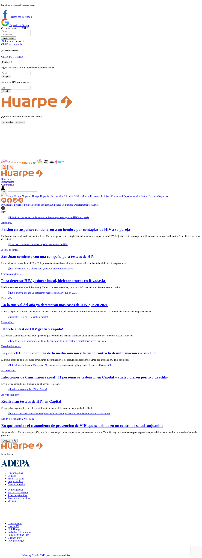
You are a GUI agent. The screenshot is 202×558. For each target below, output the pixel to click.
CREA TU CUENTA (12, 56)
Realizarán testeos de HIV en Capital (31, 401)
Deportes (153, 196)
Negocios (163, 196)
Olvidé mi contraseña (11, 44)
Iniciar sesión (7, 181)
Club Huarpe (14, 529)
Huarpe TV (13, 526)
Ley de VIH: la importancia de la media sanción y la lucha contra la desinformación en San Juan (79, 353)
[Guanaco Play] (59, 163)
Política (77, 196)
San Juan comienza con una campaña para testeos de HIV (48, 256)
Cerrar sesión (7, 184)
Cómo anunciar (15, 489)
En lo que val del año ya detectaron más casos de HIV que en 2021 (54, 305)
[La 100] (46, 163)
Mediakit (12, 501)
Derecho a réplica (16, 484)
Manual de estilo (16, 478)
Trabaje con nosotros (18, 492)
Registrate (6, 179)
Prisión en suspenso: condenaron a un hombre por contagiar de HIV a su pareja (65, 229)
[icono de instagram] (15, 202)
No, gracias (8, 122)
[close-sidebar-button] (11, 167)
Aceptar (6, 76)
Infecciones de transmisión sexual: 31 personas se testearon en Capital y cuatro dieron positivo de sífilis (84, 377)
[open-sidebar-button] (4, 167)
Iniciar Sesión (9, 38)
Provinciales (57, 196)
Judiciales (105, 196)
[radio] (51, 163)
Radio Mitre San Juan (18, 535)
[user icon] (3, 188)
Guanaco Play (15, 537)
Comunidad (117, 196)
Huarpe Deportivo (41, 196)
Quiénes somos (15, 473)
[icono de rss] (4, 202)
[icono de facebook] (10, 202)
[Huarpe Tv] (29, 163)
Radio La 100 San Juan (19, 532)
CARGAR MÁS (9, 441)
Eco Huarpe (7, 196)
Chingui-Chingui (16, 540)
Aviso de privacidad (17, 495)
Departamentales (131, 196)
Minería (85, 196)
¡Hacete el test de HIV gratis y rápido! (32, 329)
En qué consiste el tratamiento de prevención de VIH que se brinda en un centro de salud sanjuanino (82, 426)
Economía (95, 196)
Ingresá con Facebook (20, 16)
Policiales (68, 196)
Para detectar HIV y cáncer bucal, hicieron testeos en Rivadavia (53, 281)
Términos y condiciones (19, 498)
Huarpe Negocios (22, 196)
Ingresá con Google (19, 25)
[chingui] (40, 163)
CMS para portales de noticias (46, 555)
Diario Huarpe (15, 523)
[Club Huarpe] (11, 163)
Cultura (144, 196)
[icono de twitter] (20, 202)
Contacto (12, 475)
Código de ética (15, 481)
